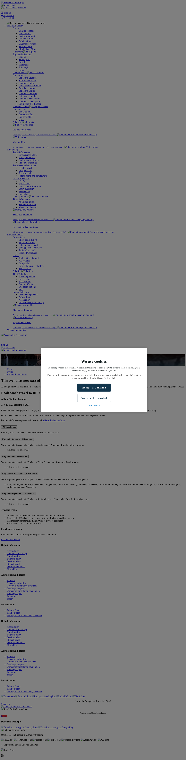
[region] (94, 380)
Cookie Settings (94, 405)
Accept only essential (94, 397)
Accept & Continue (94, 387)
